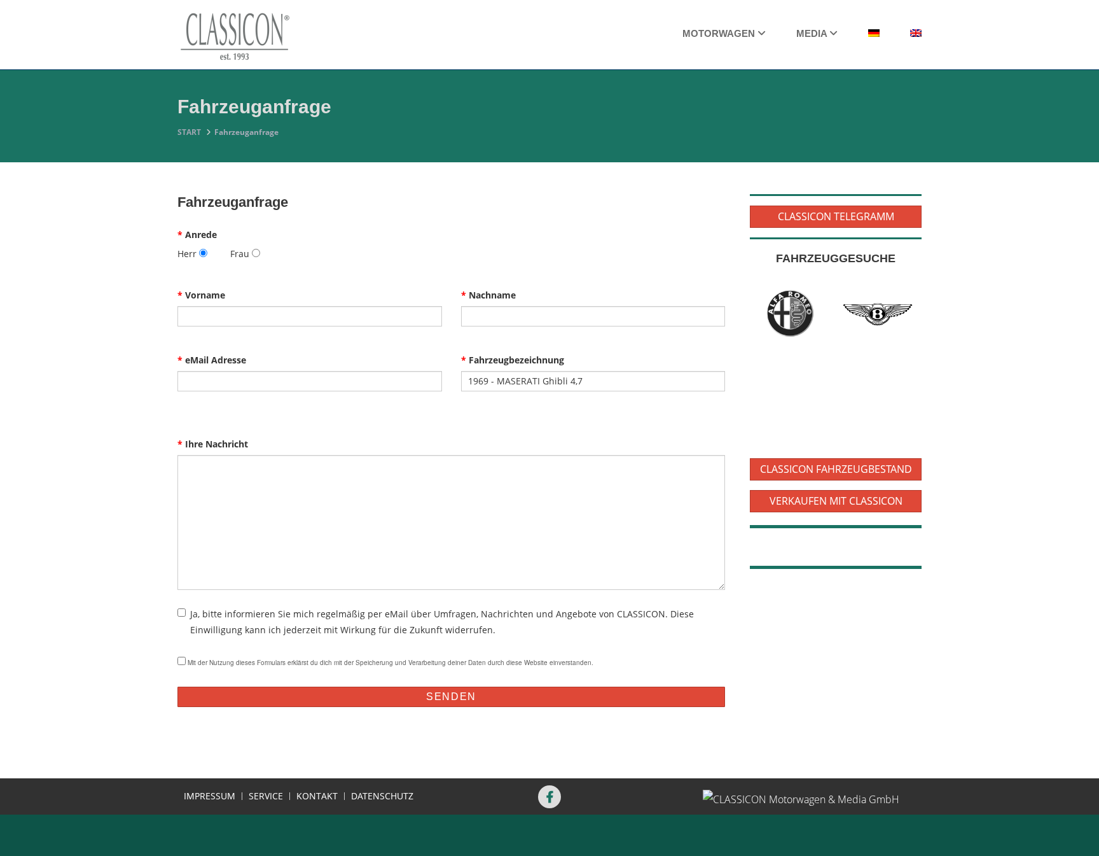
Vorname (201, 295)
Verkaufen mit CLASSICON (836, 501)
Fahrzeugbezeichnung (512, 360)
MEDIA (812, 33)
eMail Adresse (211, 360)
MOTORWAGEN (719, 33)
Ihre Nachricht (212, 444)
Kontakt (317, 796)
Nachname (488, 295)
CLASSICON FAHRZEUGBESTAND (836, 469)
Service (266, 796)
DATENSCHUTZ (382, 796)
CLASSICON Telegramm (836, 216)
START (189, 132)
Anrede (197, 234)
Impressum (209, 796)
